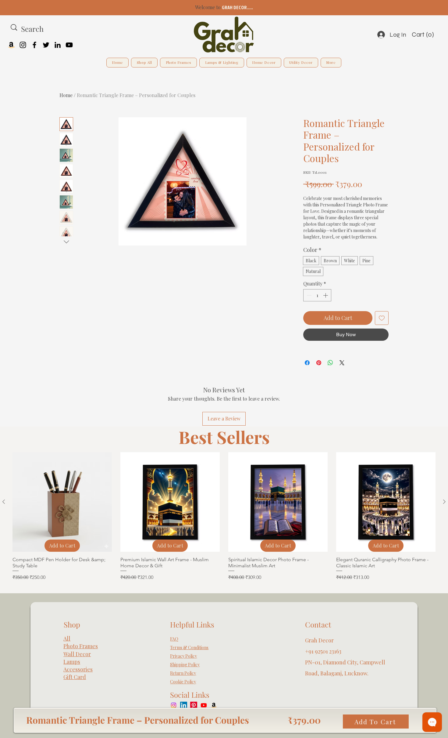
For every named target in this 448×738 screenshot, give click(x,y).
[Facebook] (34, 45)
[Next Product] (444, 501)
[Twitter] (46, 45)
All (66, 638)
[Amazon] (11, 45)
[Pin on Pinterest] (318, 362)
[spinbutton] (317, 295)
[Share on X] (342, 362)
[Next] (416, 7)
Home (66, 95)
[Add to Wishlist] (382, 318)
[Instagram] (23, 45)
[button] (428, 34)
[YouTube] (69, 45)
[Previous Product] (3, 501)
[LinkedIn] (57, 45)
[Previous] (32, 7)
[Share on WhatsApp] (330, 362)
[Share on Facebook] (307, 362)
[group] (224, 516)
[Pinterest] (193, 705)
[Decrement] (308, 295)
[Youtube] (203, 705)
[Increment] (326, 295)
